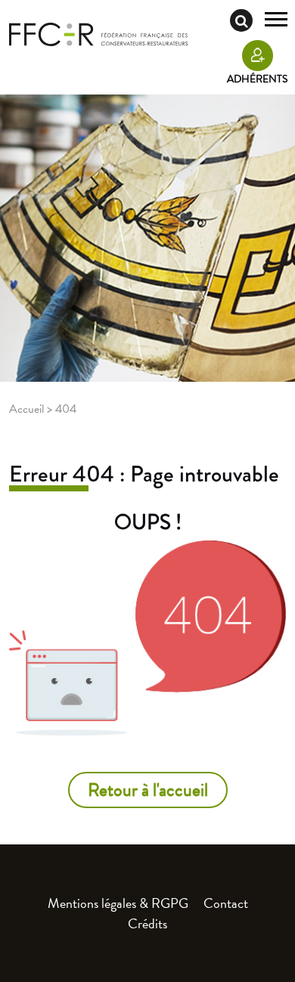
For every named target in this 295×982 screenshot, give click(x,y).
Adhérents (257, 79)
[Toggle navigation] (276, 21)
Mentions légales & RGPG (118, 903)
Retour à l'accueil (148, 790)
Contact (225, 903)
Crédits (147, 923)
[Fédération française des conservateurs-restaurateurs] (98, 33)
